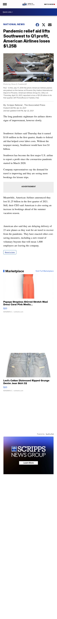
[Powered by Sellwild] (50, 434)
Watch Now (49, 4)
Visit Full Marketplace (45, 271)
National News (14, 24)
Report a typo (10, 252)
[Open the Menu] (4, 4)
